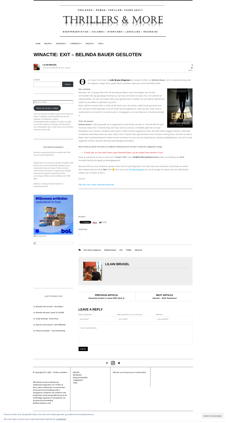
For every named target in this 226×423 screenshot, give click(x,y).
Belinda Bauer (110, 250)
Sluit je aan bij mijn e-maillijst (47, 108)
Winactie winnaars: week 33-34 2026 (50, 312)
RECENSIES (60, 43)
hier (105, 169)
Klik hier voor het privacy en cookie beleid (129, 372)
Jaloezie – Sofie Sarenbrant (164, 298)
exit (121, 250)
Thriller (129, 250)
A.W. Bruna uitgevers (92, 250)
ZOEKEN (37, 80)
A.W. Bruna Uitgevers (120, 80)
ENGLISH (89, 43)
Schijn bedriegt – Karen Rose (47, 318)
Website (159, 314)
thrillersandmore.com (41, 403)
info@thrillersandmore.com (145, 157)
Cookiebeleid (61, 419)
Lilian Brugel (50, 65)
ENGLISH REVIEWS (80, 377)
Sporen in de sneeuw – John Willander (51, 324)
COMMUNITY (75, 43)
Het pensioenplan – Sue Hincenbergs (50, 330)
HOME (38, 43)
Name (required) (84, 314)
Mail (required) (123, 314)
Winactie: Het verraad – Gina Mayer (49, 306)
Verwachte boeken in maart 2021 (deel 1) (106, 298)
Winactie (138, 250)
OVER (100, 43)
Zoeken (68, 84)
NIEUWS (47, 43)
